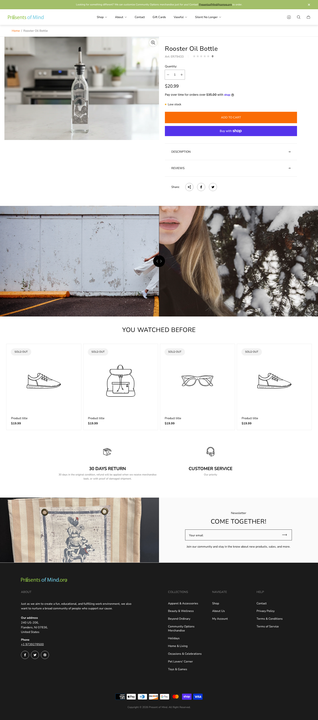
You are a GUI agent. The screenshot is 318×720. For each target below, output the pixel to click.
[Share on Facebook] (201, 187)
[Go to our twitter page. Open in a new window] (35, 655)
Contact (262, 603)
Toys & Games (177, 669)
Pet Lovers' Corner (180, 662)
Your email (196, 535)
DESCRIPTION (181, 152)
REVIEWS (178, 168)
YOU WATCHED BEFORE (159, 330)
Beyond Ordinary (179, 619)
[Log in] (289, 17)
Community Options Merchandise (181, 628)
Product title (19, 418)
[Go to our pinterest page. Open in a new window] (45, 655)
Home (16, 31)
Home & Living (178, 646)
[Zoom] (153, 43)
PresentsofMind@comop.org (215, 4)
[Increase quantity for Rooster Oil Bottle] (182, 74)
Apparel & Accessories (183, 603)
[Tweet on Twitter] (213, 187)
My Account (220, 619)
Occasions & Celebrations (185, 654)
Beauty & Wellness (181, 611)
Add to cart (231, 117)
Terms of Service (268, 626)
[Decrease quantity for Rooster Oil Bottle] (168, 74)
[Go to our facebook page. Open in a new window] (25, 655)
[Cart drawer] (308, 17)
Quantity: (171, 66)
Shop (215, 603)
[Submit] (286, 535)
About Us (218, 611)
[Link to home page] (44, 580)
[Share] (189, 187)
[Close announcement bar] (309, 4)
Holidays (174, 638)
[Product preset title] (44, 381)
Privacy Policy (266, 611)
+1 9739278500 (32, 644)
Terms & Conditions (270, 619)
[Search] (299, 17)
